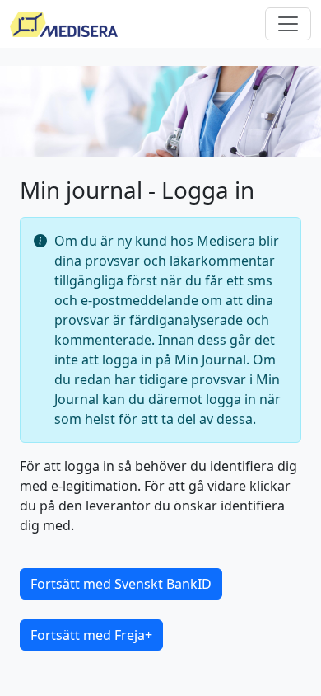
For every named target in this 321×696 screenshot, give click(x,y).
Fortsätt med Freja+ (91, 635)
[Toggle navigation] (288, 23)
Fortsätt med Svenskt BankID (121, 584)
